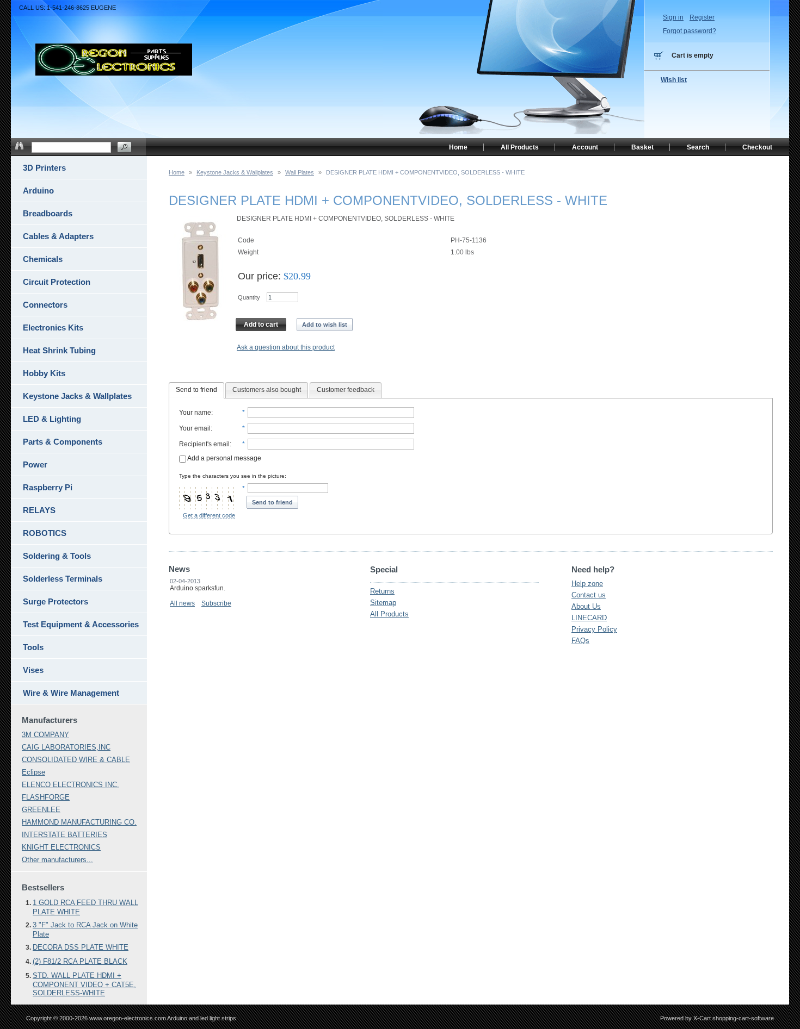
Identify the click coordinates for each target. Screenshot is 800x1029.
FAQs (580, 641)
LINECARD (589, 618)
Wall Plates (299, 172)
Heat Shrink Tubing (59, 350)
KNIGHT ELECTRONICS (61, 847)
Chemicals (43, 259)
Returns (382, 591)
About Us (586, 606)
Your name (195, 412)
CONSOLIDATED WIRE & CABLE (76, 760)
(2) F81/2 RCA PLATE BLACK (80, 961)
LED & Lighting (52, 418)
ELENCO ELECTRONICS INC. (70, 785)
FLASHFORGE (46, 797)
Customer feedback (345, 390)
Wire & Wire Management (71, 692)
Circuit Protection (56, 281)
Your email (195, 428)
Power (35, 464)
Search (698, 147)
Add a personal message (223, 458)
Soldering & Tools (57, 555)
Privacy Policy (594, 629)
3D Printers (44, 167)
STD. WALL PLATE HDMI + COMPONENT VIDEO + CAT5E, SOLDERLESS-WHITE (84, 984)
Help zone (587, 583)
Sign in (673, 17)
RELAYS (39, 510)
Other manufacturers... (57, 860)
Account (585, 147)
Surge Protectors (55, 601)
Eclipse (33, 772)
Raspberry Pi (47, 487)
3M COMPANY (45, 735)
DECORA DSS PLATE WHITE (80, 947)
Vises (33, 670)
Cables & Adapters (58, 236)
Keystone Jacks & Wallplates (234, 172)
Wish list (674, 80)
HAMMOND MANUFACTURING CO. (79, 822)
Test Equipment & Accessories (81, 624)
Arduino (38, 190)
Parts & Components (62, 441)
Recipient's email (204, 444)
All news (182, 603)
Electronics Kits (53, 327)
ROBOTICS (44, 533)
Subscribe (216, 603)
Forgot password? (689, 31)
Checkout (757, 147)
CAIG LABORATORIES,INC (66, 747)
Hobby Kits (44, 373)
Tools (33, 647)
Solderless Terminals (62, 578)
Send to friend (196, 390)
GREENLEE (41, 810)
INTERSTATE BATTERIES (64, 835)
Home (176, 172)
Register (702, 17)
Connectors (45, 304)
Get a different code (209, 515)
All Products (389, 614)
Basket (642, 147)
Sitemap (383, 602)
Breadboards (47, 213)
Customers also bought (266, 390)
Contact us (588, 595)
